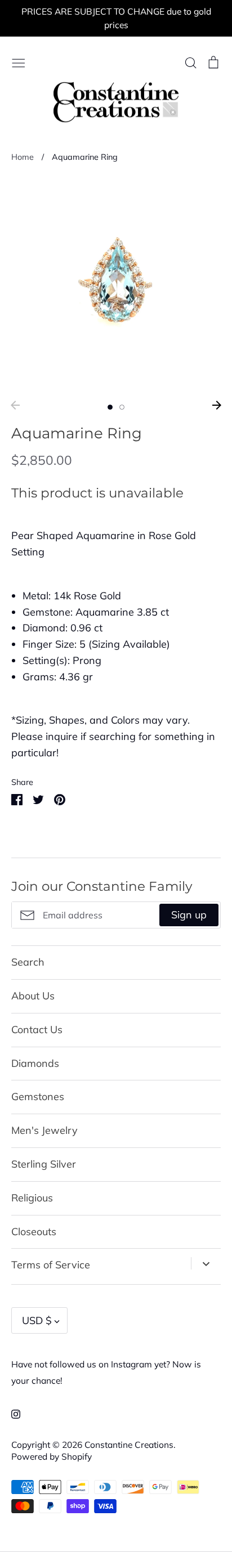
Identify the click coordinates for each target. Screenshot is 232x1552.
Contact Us (37, 1029)
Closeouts (33, 1231)
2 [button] (121, 407)
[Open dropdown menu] (206, 1263)
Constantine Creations (128, 1444)
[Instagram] (11, 1413)
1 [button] (110, 407)
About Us (33, 995)
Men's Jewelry (44, 1130)
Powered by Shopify (51, 1456)
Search (27, 962)
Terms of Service (50, 1264)
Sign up (189, 914)
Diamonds (35, 1063)
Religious (32, 1197)
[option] (116, 285)
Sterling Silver (43, 1164)
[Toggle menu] (18, 61)
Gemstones (37, 1096)
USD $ (37, 1320)
